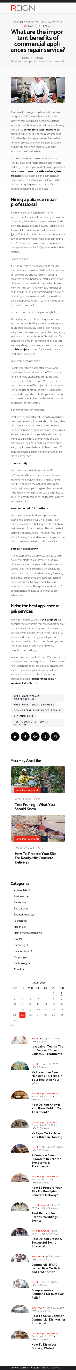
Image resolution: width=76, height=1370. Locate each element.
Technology (20, 963)
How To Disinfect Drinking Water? (44, 1346)
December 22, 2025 (43, 1125)
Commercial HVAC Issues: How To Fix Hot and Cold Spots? (48, 1268)
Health (17, 927)
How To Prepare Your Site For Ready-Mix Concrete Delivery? (35, 858)
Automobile (20, 890)
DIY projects (24, 716)
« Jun (13, 1025)
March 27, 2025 (53, 1307)
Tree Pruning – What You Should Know (35, 807)
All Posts (38, 58)
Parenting (19, 945)
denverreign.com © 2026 (25, 1368)
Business (19, 896)
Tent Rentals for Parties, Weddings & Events (46, 1217)
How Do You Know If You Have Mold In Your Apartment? (48, 1108)
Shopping (19, 957)
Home (25, 58)
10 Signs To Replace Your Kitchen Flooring (47, 1135)
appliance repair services (34, 704)
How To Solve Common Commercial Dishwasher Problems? (48, 1319)
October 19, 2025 (52, 1147)
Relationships (21, 951)
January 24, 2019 (52, 21)
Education (20, 909)
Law (16, 939)
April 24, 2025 (53, 1256)
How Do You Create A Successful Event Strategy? (47, 1242)
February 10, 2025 (42, 1336)
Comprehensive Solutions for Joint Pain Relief (48, 1294)
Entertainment (22, 915)
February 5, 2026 (42, 1096)
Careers (18, 902)
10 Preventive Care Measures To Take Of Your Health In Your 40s (47, 1078)
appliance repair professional (27, 697)
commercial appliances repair (37, 710)
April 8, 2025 (49, 1282)
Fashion (18, 921)
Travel (17, 969)
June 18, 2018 (23, 798)
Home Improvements (25, 22)
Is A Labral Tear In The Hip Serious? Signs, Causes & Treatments (47, 1050)
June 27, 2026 (50, 1064)
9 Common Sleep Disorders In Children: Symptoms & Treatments (47, 1161)
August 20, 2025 (24, 847)
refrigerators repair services (31, 723)
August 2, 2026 (51, 1038)
